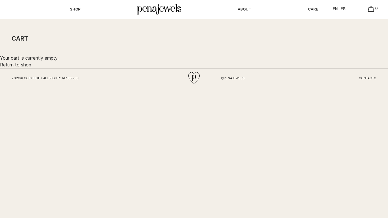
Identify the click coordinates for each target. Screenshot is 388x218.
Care (313, 9)
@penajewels (233, 78)
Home (141, 6)
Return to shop (15, 65)
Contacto (367, 78)
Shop (75, 9)
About (244, 9)
